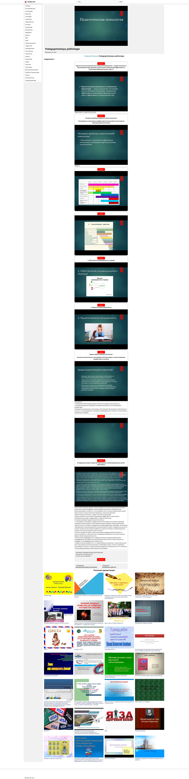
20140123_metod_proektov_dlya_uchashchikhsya (148, 675)
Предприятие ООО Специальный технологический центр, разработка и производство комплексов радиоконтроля (86, 732)
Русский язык (29, 51)
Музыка (27, 35)
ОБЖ (26, 40)
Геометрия (28, 19)
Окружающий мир (30, 80)
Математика (29, 30)
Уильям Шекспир (140, 731)
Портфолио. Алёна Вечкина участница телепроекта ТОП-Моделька (146, 596)
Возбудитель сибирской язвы (143, 623)
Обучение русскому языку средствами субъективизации (116, 676)
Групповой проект (110, 758)
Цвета (45, 649)
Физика (27, 56)
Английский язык (30, 8)
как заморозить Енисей (51, 675)
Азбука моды (47, 595)
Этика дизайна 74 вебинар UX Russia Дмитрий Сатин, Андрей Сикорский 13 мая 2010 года (148, 650)
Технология (28, 54)
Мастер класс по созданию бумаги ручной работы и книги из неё (119, 702)
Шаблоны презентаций (32, 72)
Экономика (28, 67)
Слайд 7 (101, 305)
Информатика (29, 22)
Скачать (101, 559)
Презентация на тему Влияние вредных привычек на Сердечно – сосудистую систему (88, 623)
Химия (27, 62)
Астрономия (29, 11)
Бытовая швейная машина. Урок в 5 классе (56, 623)
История (27, 24)
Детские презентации (31, 70)
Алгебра (27, 6)
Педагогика (28, 46)
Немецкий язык (29, 48)
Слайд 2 (101, 63)
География (28, 16)
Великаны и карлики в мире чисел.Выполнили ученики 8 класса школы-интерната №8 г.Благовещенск (118, 597)
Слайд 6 (101, 258)
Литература (28, 27)
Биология (28, 14)
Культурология (29, 78)
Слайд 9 (101, 416)
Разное (27, 75)
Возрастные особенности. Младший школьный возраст (88, 596)
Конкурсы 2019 (78, 649)
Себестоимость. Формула (142, 701)
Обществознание (30, 43)
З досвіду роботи (109, 649)
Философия (28, 59)
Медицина (28, 32)
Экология (28, 64)
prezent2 (46, 731)
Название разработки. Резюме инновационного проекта (149, 759)
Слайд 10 (101, 460)
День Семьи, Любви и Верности (114, 623)
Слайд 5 (101, 213)
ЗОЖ (106, 731)
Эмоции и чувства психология (52, 758)
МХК (26, 38)
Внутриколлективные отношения (86, 567)
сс (75, 675)
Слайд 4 (101, 169)
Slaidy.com (31, 2)
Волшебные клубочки (109, 567)
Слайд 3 (101, 116)
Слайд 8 (101, 352)
